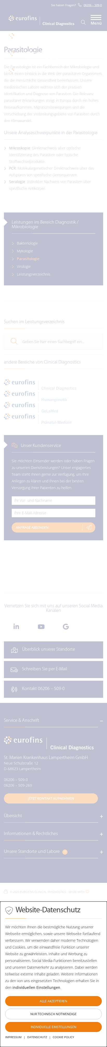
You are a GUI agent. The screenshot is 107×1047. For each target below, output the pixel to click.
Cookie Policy (63, 1037)
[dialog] (53, 974)
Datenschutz (37, 1037)
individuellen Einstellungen (36, 987)
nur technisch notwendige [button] (53, 1014)
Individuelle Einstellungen (53, 1027)
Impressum (13, 1037)
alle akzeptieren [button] (53, 1001)
